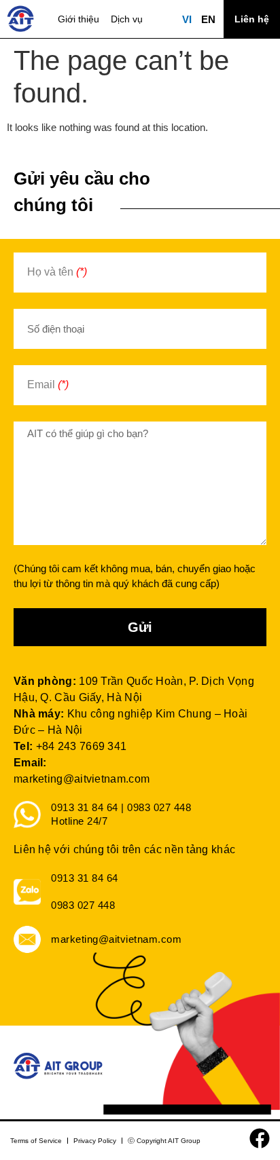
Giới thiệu (78, 19)
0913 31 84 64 (84, 878)
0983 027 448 (83, 905)
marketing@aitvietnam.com (82, 779)
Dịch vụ (127, 19)
